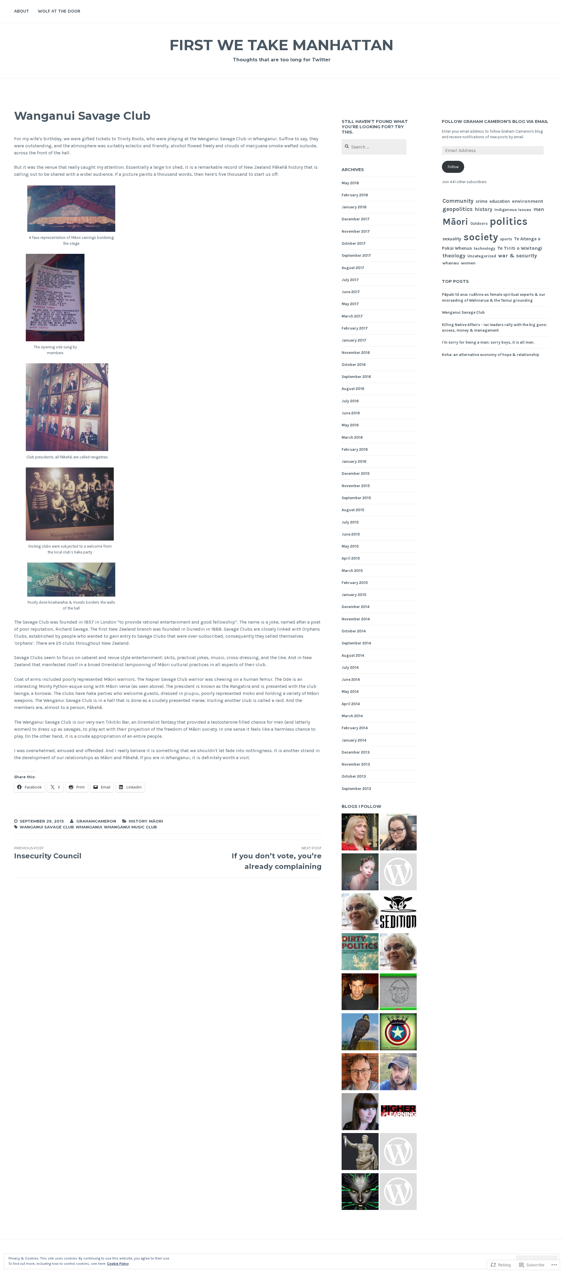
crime (481, 201)
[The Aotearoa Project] (398, 872)
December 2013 (356, 752)
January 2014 (354, 740)
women (468, 263)
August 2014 (353, 655)
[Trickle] (398, 912)
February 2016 (355, 449)
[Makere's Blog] (398, 952)
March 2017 (352, 316)
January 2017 (354, 340)
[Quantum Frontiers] (360, 992)
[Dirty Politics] (360, 952)
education (499, 201)
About (21, 11)
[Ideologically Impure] (360, 1192)
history (138, 821)
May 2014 (350, 691)
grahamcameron (96, 821)
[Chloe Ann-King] (360, 872)
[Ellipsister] (398, 1152)
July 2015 (350, 522)
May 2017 (350, 304)
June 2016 (351, 413)
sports (506, 239)
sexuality (451, 239)
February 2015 (355, 582)
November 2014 (356, 619)
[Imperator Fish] (360, 1152)
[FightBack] (398, 1072)
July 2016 (350, 401)
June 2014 (351, 679)
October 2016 (354, 364)
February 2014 (355, 728)
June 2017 (351, 292)
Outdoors (479, 223)
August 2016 (353, 388)
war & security (517, 256)
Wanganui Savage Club (47, 827)
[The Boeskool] (398, 992)
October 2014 (354, 631)
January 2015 (354, 594)
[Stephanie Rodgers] (398, 832)
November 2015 (356, 486)
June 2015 (351, 534)
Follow (453, 167)
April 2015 (351, 558)
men (538, 209)
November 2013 (356, 764)
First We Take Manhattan (281, 45)
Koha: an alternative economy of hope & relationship (490, 354)
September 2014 (356, 643)
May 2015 (350, 546)
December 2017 (355, 219)
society (480, 237)
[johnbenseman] (398, 1192)
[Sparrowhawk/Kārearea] (360, 1032)
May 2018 (350, 183)
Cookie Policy (118, 1264)
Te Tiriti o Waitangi (519, 248)
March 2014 (352, 716)
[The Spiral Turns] (360, 912)
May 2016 (350, 425)
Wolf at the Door (59, 11)
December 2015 (355, 473)
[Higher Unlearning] (398, 1112)
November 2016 (356, 352)
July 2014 (350, 667)
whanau (450, 263)
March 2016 (352, 437)
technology (484, 248)
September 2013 (356, 788)
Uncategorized (481, 256)
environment (527, 201)
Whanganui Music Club (130, 827)
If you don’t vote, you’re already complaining (276, 858)
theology (453, 255)
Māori (156, 821)
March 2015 (352, 570)
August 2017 (353, 268)
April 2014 (351, 704)
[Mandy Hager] (360, 832)
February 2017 (355, 328)
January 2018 (354, 207)
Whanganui (89, 827)
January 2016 (354, 461)
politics (509, 221)
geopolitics (457, 209)
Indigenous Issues (512, 209)
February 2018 (355, 195)
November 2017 (356, 231)
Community (458, 201)
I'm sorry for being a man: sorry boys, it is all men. (488, 342)
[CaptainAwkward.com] (398, 1032)
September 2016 (356, 376)
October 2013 (354, 776)
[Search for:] (374, 147)
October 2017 (354, 243)
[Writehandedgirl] (360, 1112)
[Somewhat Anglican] (360, 1072)
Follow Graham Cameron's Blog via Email (495, 121)
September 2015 (356, 498)
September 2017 (356, 255)
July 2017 (350, 280)
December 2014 (355, 607)
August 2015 (353, 510)
